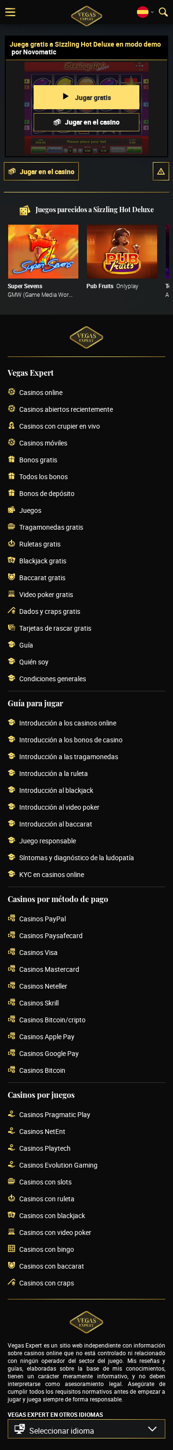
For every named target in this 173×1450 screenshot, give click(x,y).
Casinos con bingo (46, 1249)
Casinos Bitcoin (42, 1070)
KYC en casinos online (51, 874)
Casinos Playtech (45, 1148)
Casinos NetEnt (42, 1131)
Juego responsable (47, 840)
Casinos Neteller (43, 986)
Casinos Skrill (39, 1002)
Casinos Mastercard (49, 969)
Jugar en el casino (92, 122)
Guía (26, 644)
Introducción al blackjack (56, 790)
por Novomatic (34, 51)
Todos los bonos (43, 476)
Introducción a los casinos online (67, 722)
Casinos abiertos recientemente (66, 409)
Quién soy (34, 661)
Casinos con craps (46, 1282)
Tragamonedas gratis (51, 527)
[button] (161, 171)
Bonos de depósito (46, 493)
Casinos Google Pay (49, 1053)
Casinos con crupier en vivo (59, 426)
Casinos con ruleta (46, 1198)
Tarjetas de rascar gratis (55, 628)
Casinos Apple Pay (46, 1036)
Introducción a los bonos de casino (71, 739)
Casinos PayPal (42, 918)
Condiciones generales (52, 678)
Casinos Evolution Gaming (58, 1165)
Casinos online (40, 392)
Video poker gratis (46, 594)
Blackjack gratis (42, 560)
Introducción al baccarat (55, 823)
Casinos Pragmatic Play (54, 1114)
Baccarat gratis (42, 577)
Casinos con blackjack (52, 1215)
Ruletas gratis (40, 543)
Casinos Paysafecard (51, 935)
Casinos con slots (45, 1181)
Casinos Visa (38, 952)
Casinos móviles (43, 442)
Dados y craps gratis (49, 611)
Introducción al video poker (59, 807)
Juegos (30, 510)
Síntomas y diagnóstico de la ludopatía (76, 857)
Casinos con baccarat (51, 1266)
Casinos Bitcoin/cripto (52, 1019)
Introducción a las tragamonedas (68, 756)
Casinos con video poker (55, 1232)
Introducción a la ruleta (53, 773)
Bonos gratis (38, 459)
